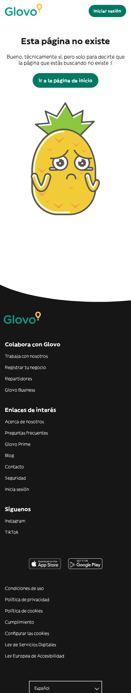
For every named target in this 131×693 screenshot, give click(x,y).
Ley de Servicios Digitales (30, 644)
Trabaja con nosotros (26, 356)
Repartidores (18, 378)
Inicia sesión (17, 489)
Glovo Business (20, 390)
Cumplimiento (19, 622)
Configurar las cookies (27, 633)
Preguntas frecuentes (26, 433)
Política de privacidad (27, 599)
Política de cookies (24, 610)
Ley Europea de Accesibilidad (34, 656)
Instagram (15, 521)
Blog (9, 455)
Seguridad (15, 478)
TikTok (11, 532)
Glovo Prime (17, 444)
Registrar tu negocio (25, 367)
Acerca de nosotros (24, 421)
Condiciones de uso (24, 588)
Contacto (14, 466)
